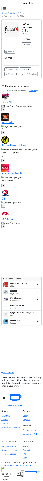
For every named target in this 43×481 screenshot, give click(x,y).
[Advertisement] (21, 255)
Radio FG (7, 219)
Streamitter (8, 372)
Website (11, 52)
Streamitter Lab (30, 430)
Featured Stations (9, 454)
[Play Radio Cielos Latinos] (37, 285)
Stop (28, 44)
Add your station (8, 446)
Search (4, 423)
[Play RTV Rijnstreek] (37, 299)
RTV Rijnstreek (16, 298)
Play (28, 39)
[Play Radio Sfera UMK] (37, 307)
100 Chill (6, 102)
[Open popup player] (22, 475)
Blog (25, 457)
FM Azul (13, 291)
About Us (27, 446)
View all (32, 90)
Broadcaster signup (10, 450)
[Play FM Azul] (37, 292)
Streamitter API (30, 434)
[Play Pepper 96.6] (37, 322)
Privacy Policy (7, 465)
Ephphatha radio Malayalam (22, 313)
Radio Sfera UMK (17, 305)
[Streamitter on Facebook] (3, 398)
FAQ (25, 454)
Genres (4, 419)
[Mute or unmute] (22, 472)
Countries (5, 416)
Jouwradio (7, 122)
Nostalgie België (11, 173)
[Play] (19, 474)
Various (8, 61)
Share (10, 74)
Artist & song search (10, 427)
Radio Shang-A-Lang (14, 145)
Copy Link (32, 74)
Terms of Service (23, 465)
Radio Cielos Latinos (18, 283)
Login (25, 416)
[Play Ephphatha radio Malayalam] (38, 314)
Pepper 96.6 (15, 320)
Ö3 (3, 198)
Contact (26, 450)
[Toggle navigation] (4, 8)
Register (26, 419)
